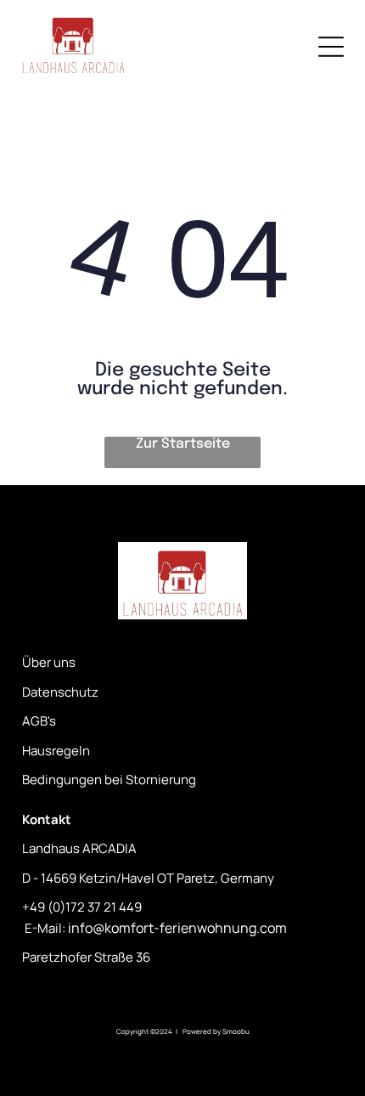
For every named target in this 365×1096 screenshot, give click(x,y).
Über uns (49, 662)
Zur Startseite (183, 444)
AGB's (39, 721)
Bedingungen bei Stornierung (109, 779)
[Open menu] (331, 46)
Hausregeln (56, 751)
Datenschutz (60, 692)
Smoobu (236, 1031)
